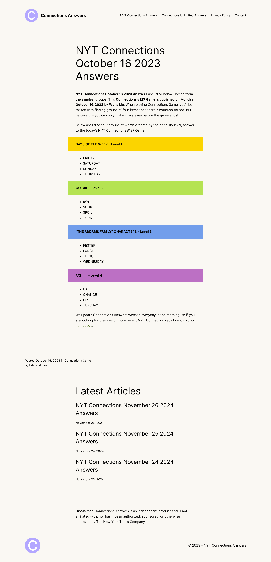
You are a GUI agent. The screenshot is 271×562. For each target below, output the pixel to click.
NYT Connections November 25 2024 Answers (124, 437)
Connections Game (77, 360)
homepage (84, 325)
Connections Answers (63, 15)
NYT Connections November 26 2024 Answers (125, 409)
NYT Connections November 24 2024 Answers (125, 465)
